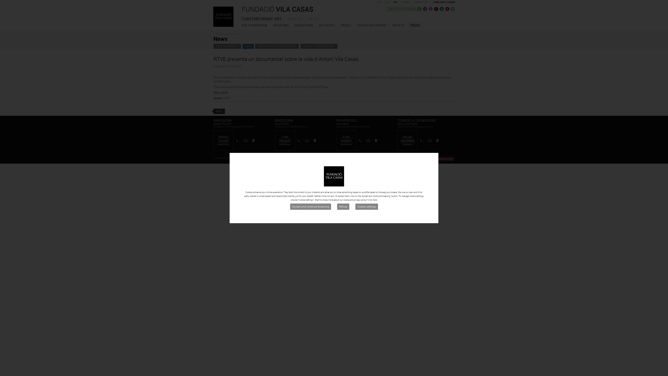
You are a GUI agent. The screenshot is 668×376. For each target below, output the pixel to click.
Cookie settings (366, 207)
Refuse (343, 207)
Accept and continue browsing (310, 207)
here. (375, 199)
